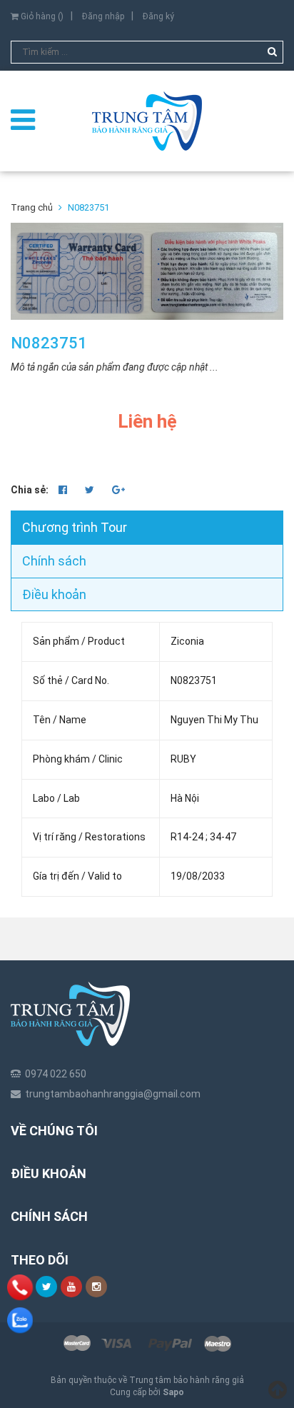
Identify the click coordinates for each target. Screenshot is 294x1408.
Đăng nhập (103, 16)
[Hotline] (20, 1287)
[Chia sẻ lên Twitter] (91, 490)
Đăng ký (158, 16)
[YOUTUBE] (71, 1286)
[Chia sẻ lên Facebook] (64, 490)
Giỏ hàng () (41, 16)
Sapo (173, 1392)
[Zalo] (20, 1320)
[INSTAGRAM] (96, 1286)
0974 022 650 (55, 1074)
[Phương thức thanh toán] (147, 1343)
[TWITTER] (46, 1286)
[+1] (118, 490)
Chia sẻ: (30, 490)
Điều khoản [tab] (54, 594)
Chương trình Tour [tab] (74, 527)
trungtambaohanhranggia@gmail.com (113, 1094)
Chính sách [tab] (54, 560)
